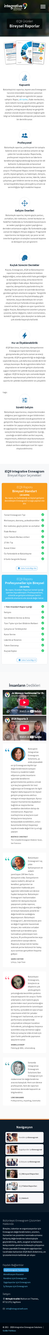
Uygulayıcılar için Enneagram (16, 1282)
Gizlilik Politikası (9, 1330)
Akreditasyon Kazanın (13, 1274)
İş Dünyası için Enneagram (15, 1286)
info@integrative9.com (17, 1308)
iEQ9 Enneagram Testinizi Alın (16, 1270)
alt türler (23, 99)
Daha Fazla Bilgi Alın (28, 568)
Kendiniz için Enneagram (15, 1278)
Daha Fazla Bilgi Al (29, 660)
